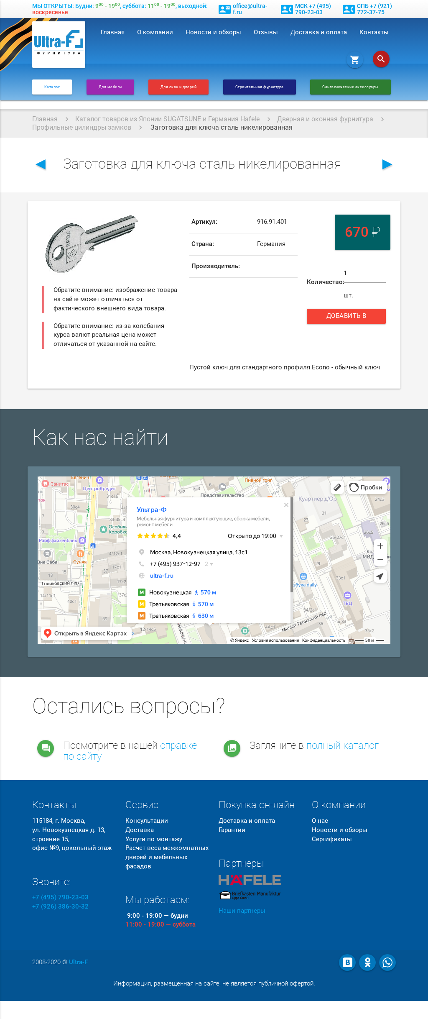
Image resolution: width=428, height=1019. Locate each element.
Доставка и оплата (318, 32)
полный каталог (342, 745)
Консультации (146, 820)
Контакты (374, 32)
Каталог (52, 86)
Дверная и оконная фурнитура (325, 119)
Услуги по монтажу (153, 839)
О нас (320, 820)
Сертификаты (332, 839)
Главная (113, 32)
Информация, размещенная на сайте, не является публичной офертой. (214, 983)
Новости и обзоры (213, 32)
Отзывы (266, 32)
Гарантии (232, 830)
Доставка (139, 830)
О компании (155, 32)
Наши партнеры (242, 910)
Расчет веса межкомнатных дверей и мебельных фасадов (167, 857)
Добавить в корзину (349, 318)
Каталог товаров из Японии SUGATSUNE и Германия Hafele (167, 119)
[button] (134, 218)
